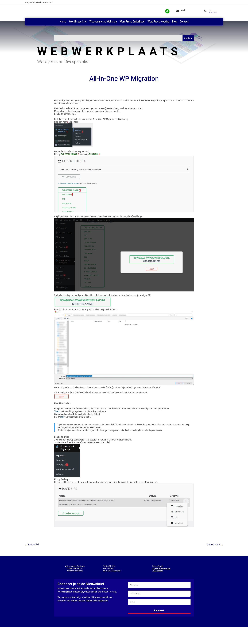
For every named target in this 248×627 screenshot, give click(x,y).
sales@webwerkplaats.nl (189, 13)
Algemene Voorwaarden (161, 568)
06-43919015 (213, 13)
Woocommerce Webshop (103, 22)
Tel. (210, 10)
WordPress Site (78, 22)
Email (183, 10)
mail (62, 417)
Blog (174, 22)
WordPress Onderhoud (132, 22)
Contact (184, 22)
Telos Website (157, 571)
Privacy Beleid (157, 566)
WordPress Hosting (158, 22)
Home (63, 22)
